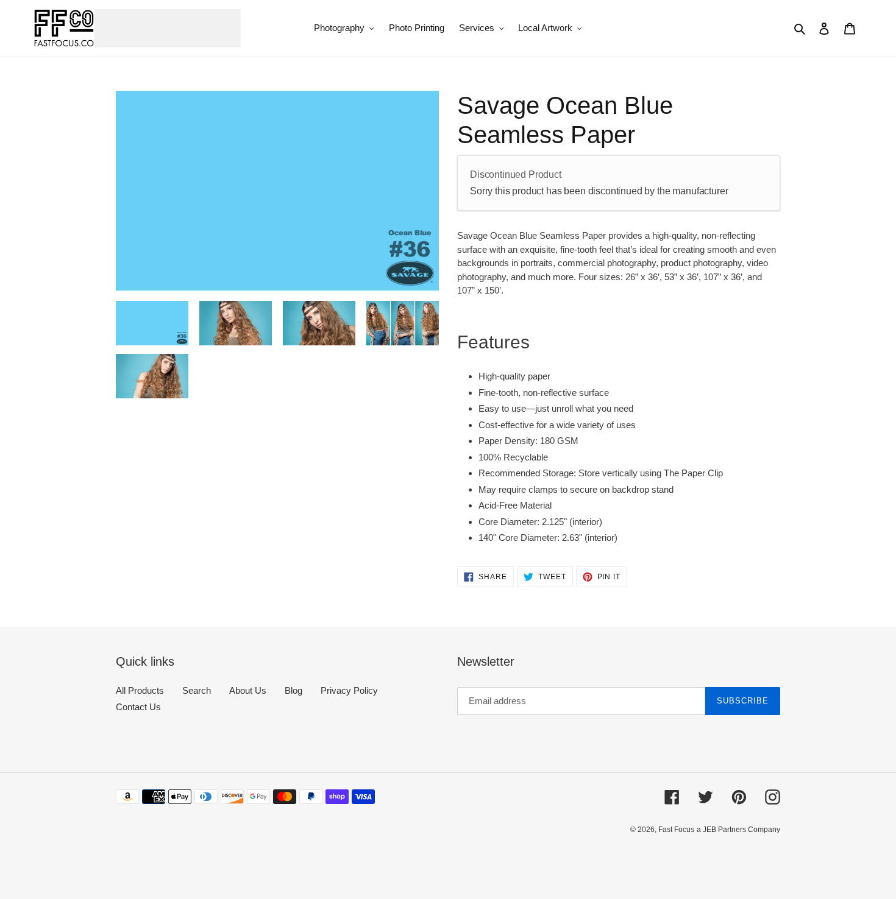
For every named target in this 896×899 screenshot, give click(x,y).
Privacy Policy (349, 690)
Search (196, 690)
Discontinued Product (515, 174)
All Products (140, 690)
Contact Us (138, 707)
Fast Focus (676, 829)
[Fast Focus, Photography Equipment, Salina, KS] (161, 857)
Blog (293, 690)
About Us (247, 690)
